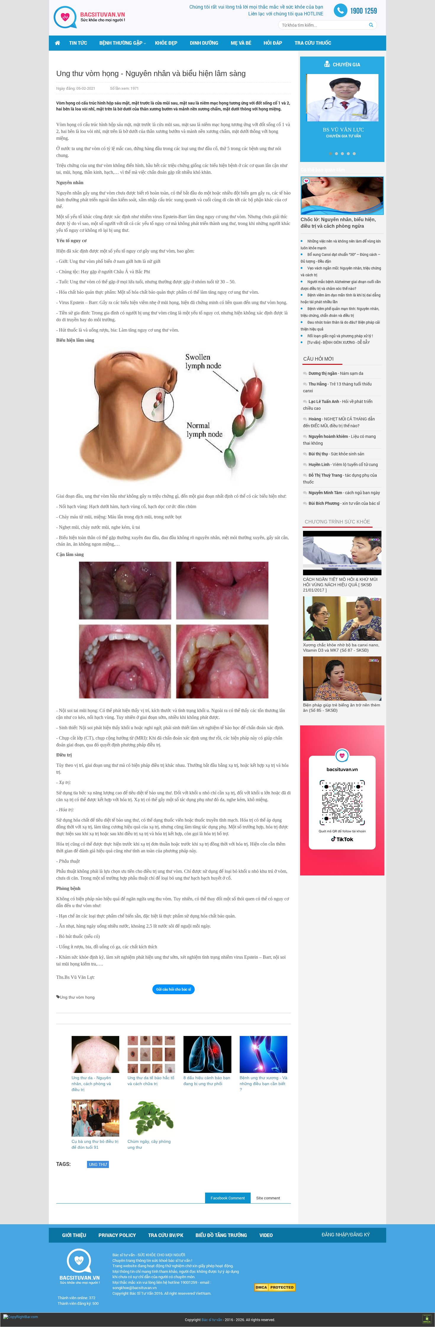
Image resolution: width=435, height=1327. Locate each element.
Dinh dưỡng (204, 43)
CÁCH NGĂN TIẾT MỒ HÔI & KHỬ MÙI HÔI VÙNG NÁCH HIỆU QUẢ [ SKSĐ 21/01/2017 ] (340, 584)
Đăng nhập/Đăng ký (346, 1234)
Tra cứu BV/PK (165, 1235)
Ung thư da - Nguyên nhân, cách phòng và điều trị (91, 1083)
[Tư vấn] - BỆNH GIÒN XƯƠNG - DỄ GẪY (338, 342)
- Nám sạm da (336, 373)
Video (266, 1235)
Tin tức (78, 43)
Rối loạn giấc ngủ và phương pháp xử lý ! (340, 335)
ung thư (98, 1164)
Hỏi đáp (273, 43)
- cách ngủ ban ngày (344, 492)
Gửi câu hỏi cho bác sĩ (173, 989)
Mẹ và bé (241, 43)
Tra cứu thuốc (313, 43)
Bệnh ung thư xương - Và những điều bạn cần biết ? (263, 1083)
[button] (121, 43)
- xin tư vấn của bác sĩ (344, 503)
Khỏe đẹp (166, 43)
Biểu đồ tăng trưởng (221, 1235)
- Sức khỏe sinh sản (336, 454)
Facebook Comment (228, 1198)
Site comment (268, 1198)
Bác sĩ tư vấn (212, 1319)
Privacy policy (117, 1235)
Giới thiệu (74, 1235)
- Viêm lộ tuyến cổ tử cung (343, 464)
